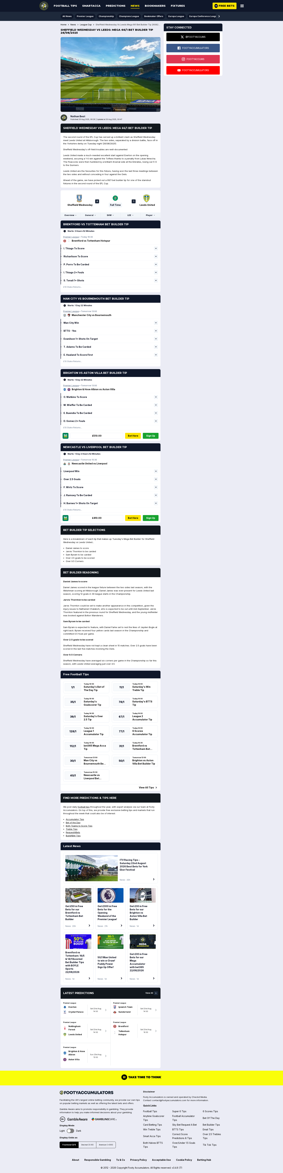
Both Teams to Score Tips (79, 825)
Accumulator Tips (75, 819)
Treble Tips (71, 829)
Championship (106, 16)
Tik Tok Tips (210, 1144)
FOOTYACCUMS (195, 59)
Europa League (176, 16)
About (75, 1159)
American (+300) (106, 1145)
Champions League (129, 16)
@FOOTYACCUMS (196, 36)
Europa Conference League (203, 16)
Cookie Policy (184, 1159)
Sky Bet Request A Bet (184, 1124)
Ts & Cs (120, 1159)
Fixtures (178, 5)
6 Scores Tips (210, 1111)
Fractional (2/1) (69, 1145)
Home (63, 25)
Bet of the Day (73, 822)
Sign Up (150, 435)
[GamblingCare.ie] (104, 1119)
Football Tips (65, 5)
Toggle (70, 1131)
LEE (129, 215)
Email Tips (208, 1129)
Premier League (85, 16)
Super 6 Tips (179, 1111)
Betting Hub (204, 1159)
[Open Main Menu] (242, 6)
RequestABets (73, 832)
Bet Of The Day (211, 1118)
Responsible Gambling (97, 1159)
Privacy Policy (138, 1159)
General (89, 215)
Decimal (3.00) (87, 1145)
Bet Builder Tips (211, 1124)
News (135, 5)
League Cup (86, 25)
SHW (109, 215)
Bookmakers (155, 5)
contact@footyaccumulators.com (169, 1100)
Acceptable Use (161, 1159)
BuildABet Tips (73, 835)
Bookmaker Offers (153, 16)
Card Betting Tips (152, 1124)
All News (67, 16)
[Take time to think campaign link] (141, 1079)
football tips (84, 807)
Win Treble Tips (151, 1129)
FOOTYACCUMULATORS (195, 48)
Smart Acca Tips (152, 1136)
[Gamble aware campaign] (77, 1119)
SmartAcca (91, 5)
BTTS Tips (178, 1129)
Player (149, 215)
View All (149, 993)
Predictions (115, 5)
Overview (69, 215)
